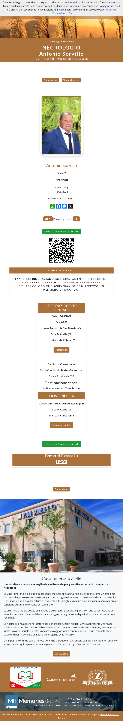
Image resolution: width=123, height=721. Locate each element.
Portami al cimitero (61, 425)
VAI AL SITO (61, 653)
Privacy (61, 718)
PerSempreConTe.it (109, 714)
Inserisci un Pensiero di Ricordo (61, 231)
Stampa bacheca (71, 80)
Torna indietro (50, 80)
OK (70, 13)
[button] (61, 462)
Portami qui (62, 349)
